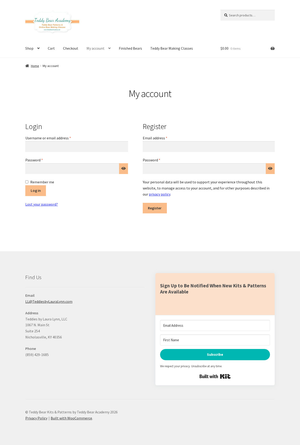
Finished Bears (130, 48)
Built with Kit (215, 376)
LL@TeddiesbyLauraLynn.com (48, 301)
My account (95, 48)
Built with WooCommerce (71, 418)
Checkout (70, 48)
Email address (162, 137)
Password (41, 159)
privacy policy (159, 194)
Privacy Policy (36, 418)
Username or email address (55, 137)
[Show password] (123, 168)
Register (154, 208)
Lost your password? (41, 204)
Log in (36, 190)
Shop (29, 48)
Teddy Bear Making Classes (171, 48)
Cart (51, 48)
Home (35, 66)
